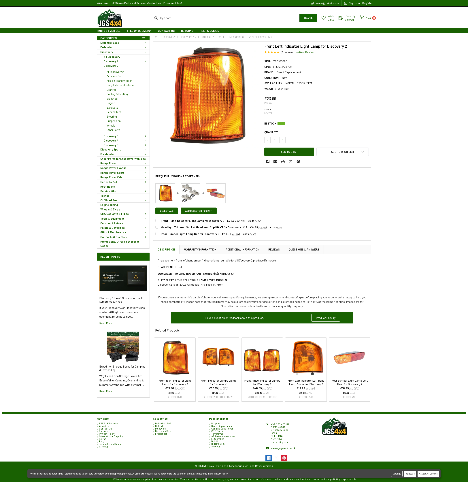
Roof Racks (107, 186)
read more (105, 323)
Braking (111, 89)
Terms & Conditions (110, 443)
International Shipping (111, 436)
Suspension (114, 121)
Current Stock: (316, 123)
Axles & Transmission (119, 80)
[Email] (275, 161)
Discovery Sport (110, 149)
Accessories (114, 76)
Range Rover (108, 163)
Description (166, 249)
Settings (397, 473)
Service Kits (114, 112)
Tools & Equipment (112, 218)
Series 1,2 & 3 (108, 182)
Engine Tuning (109, 204)
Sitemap (104, 446)
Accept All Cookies (428, 473)
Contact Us (166, 30)
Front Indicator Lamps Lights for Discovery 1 (219, 382)
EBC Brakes (217, 438)
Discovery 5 (111, 145)
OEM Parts (217, 431)
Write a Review (305, 52)
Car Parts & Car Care (113, 237)
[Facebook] (267, 161)
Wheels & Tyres (110, 209)
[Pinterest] (298, 161)
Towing (105, 195)
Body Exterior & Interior (121, 85)
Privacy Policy (106, 433)
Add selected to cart (198, 210)
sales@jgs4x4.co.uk (283, 448)
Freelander (107, 154)
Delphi (214, 441)
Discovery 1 (111, 61)
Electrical (112, 98)
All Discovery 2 (115, 71)
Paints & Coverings (112, 227)
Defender (106, 47)
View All (215, 446)
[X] (290, 161)
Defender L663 (109, 42)
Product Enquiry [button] (325, 317)
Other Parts (113, 129)
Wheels (111, 125)
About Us (104, 426)
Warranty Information (200, 249)
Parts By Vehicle (108, 30)
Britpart (215, 423)
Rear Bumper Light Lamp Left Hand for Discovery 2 (349, 382)
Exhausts (112, 107)
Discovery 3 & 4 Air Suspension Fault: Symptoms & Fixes (121, 299)
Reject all (410, 473)
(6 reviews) (287, 52)
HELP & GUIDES (209, 30)
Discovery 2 (111, 65)
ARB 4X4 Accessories (223, 436)
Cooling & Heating (117, 94)
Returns (187, 30)
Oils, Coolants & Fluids (114, 213)
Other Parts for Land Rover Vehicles (123, 158)
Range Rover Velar (112, 177)
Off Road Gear (109, 200)
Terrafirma (217, 433)
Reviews (274, 249)
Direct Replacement (222, 426)
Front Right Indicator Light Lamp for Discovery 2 (175, 382)
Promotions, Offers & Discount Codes (119, 243)
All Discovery (112, 56)
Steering (112, 116)
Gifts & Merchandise (113, 232)
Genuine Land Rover (222, 428)
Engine (111, 103)
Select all (166, 210)
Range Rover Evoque (113, 168)
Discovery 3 (111, 136)
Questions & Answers (304, 249)
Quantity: (271, 132)
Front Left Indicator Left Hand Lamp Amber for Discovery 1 (306, 382)
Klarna (102, 438)
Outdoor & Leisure (112, 223)
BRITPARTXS (218, 443)
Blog (101, 441)
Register (367, 3)
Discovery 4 (111, 140)
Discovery (106, 52)
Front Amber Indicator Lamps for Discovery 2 (262, 382)
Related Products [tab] (167, 330)
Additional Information (242, 249)
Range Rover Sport (112, 172)
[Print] (283, 161)
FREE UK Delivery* (139, 30)
